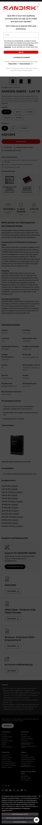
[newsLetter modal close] (39, 5)
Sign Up (21, 52)
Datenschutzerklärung (15, 808)
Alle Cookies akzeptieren (20, 822)
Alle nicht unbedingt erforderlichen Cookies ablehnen (20, 818)
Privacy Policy (12, 64)
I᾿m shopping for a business (21, 57)
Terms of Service (25, 64)
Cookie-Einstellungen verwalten (20, 814)
